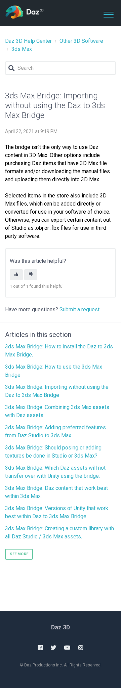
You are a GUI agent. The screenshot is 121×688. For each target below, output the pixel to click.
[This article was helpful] (16, 274)
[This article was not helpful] (30, 274)
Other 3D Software (81, 41)
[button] (108, 13)
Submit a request (79, 309)
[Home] (24, 12)
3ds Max (21, 49)
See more (19, 554)
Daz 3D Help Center (28, 41)
